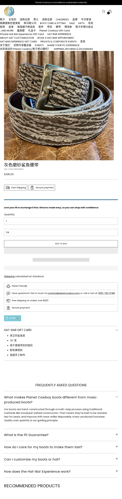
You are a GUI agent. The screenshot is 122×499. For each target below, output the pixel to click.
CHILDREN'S (62, 19)
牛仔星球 (86, 19)
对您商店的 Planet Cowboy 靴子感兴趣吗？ (25, 49)
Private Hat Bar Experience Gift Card (22, 34)
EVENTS (39, 45)
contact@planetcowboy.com (63, 293)
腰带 (58, 27)
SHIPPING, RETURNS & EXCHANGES (73, 49)
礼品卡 (32, 30)
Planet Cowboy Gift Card (54, 30)
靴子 (2, 19)
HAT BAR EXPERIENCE (59, 34)
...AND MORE (7, 30)
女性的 (12, 19)
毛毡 (90, 23)
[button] (61, 250)
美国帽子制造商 (26, 27)
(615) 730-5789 (106, 293)
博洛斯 (68, 27)
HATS (81, 23)
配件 (41, 27)
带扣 (49, 27)
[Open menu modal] (116, 11)
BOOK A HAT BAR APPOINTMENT (55, 38)
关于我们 (5, 45)
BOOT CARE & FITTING (53, 23)
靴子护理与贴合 (84, 27)
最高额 (21, 30)
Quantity (9, 214)
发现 (82, 41)
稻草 (2, 27)
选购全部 (25, 19)
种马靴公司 (30, 23)
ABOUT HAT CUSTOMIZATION (17, 38)
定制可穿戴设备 (22, 45)
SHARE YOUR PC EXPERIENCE (63, 45)
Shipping (9, 276)
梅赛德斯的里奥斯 (10, 23)
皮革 (11, 27)
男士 (36, 19)
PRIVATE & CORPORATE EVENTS (58, 41)
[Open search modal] (104, 11)
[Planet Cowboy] (9, 11)
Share (12, 318)
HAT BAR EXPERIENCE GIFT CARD (18, 41)
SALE (72, 23)
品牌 (75, 19)
